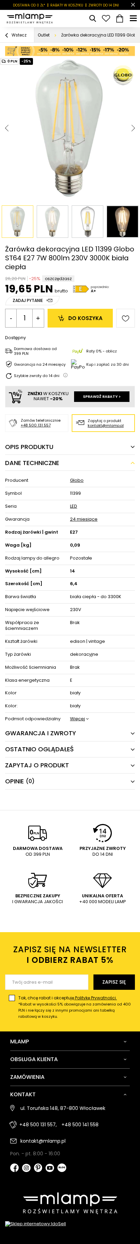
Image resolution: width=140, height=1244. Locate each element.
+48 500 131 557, (38, 1124)
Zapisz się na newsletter (70, 954)
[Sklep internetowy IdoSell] (70, 1224)
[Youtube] (50, 1169)
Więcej (77, 719)
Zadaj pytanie (28, 300)
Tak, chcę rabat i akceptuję (74, 1007)
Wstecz (19, 35)
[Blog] (61, 1168)
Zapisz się (114, 982)
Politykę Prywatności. (95, 998)
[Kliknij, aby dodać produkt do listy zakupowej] (125, 318)
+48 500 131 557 (36, 425)
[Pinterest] (38, 1168)
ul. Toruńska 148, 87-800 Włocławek (62, 1108)
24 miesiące (84, 519)
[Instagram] (26, 1169)
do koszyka (85, 318)
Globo (77, 480)
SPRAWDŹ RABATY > (102, 396)
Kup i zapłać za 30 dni (107, 364)
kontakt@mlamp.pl (106, 425)
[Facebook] (14, 1168)
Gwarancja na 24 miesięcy (40, 364)
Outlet (44, 35)
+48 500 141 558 (80, 1124)
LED (73, 506)
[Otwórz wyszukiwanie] (92, 18)
